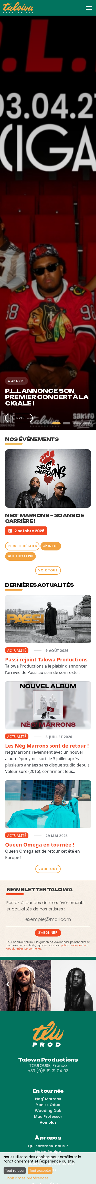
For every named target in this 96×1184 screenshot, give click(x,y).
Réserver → (18, 418)
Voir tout (48, 570)
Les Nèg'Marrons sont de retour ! (47, 745)
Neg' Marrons (48, 1098)
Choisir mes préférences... (28, 1178)
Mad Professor (48, 1116)
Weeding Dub (48, 1110)
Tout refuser (15, 1170)
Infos (53, 546)
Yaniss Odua (48, 1104)
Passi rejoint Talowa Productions (46, 659)
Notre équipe (48, 1151)
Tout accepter (40, 1170)
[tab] (56, 423)
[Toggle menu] (88, 8)
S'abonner (48, 932)
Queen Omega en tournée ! (39, 844)
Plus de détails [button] (22, 546)
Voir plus (48, 1122)
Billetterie (22, 556)
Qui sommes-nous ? (48, 1145)
